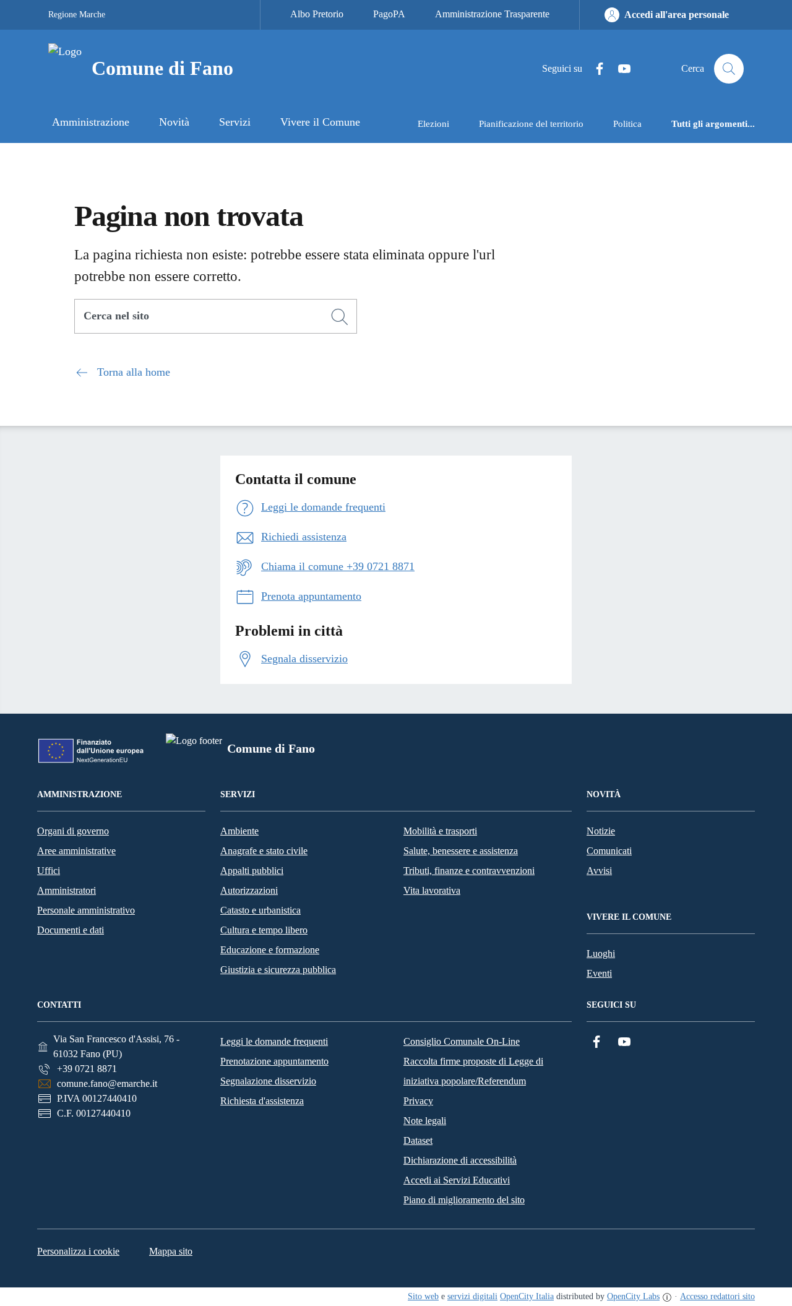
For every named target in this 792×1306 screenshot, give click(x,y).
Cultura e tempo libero (264, 930)
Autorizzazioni (249, 890)
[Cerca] (340, 317)
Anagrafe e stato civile (264, 850)
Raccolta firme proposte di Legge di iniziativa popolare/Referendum (473, 1071)
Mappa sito (170, 1251)
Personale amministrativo (86, 910)
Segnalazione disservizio (268, 1081)
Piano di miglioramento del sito (464, 1200)
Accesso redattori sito (717, 1296)
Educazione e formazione (269, 950)
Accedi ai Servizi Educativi (456, 1180)
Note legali (424, 1120)
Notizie (601, 831)
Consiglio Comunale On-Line (461, 1041)
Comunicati (609, 850)
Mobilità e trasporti (440, 831)
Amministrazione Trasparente (492, 14)
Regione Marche (76, 14)
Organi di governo (73, 831)
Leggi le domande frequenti (274, 1041)
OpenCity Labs (633, 1296)
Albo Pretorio (316, 14)
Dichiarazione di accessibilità (460, 1160)
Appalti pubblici (251, 870)
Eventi (599, 973)
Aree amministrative (76, 850)
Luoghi (601, 953)
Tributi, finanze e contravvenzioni (469, 870)
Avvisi (599, 870)
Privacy (418, 1101)
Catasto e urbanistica (260, 910)
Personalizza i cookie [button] (78, 1251)
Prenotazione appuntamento (274, 1061)
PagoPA (389, 14)
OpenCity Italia (527, 1296)
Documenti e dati (70, 930)
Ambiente (239, 831)
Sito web (423, 1296)
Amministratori (66, 890)
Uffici (48, 870)
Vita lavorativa (431, 890)
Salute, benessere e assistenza (460, 850)
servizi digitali (472, 1296)
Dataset (418, 1140)
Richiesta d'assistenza (262, 1101)
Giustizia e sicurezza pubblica (278, 969)
